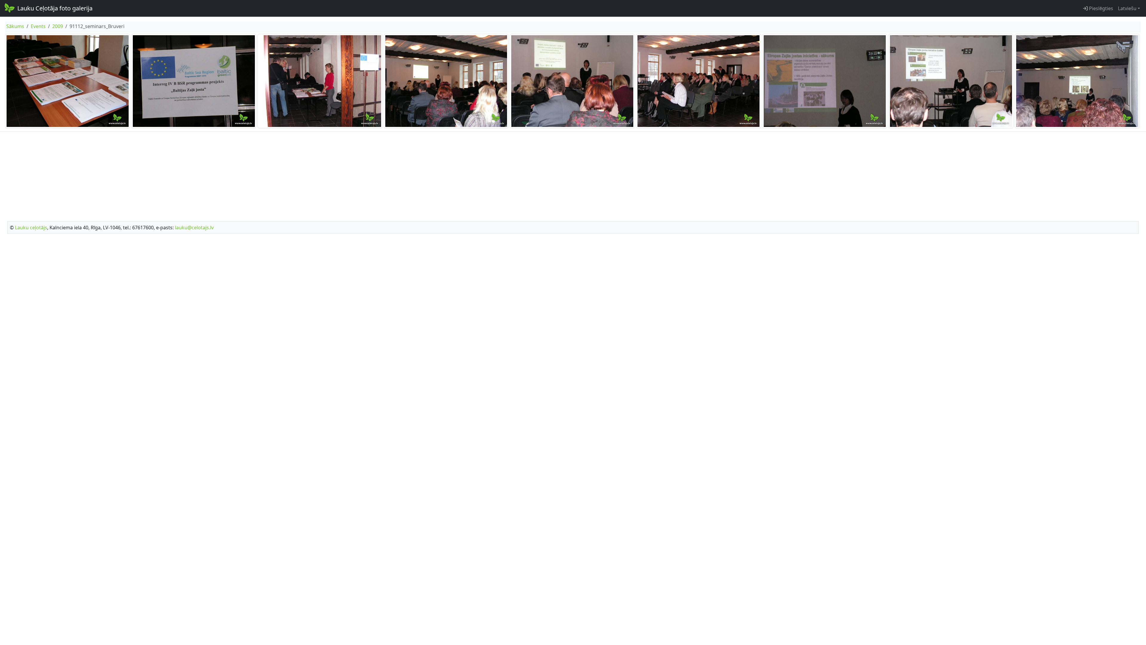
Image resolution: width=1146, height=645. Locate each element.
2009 (57, 26)
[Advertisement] (573, 174)
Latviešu (1127, 8)
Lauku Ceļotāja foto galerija (55, 8)
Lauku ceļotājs (31, 227)
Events (38, 26)
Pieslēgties (1100, 8)
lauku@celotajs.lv (194, 227)
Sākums (15, 26)
